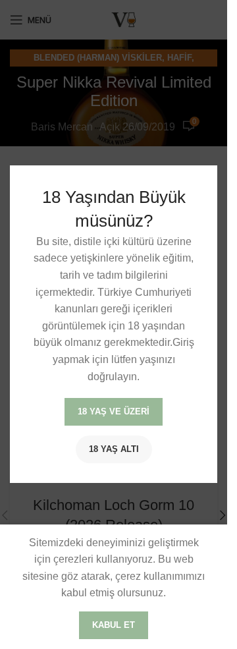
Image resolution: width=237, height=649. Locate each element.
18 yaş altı (114, 450)
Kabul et (113, 625)
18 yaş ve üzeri (113, 412)
